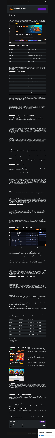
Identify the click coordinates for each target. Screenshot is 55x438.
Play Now (41, 9)
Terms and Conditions (34, 433)
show (12, 42)
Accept (41, 435)
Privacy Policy (29, 433)
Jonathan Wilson (12, 14)
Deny (46, 435)
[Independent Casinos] (27, 1)
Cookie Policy (38, 433)
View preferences (51, 435)
